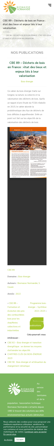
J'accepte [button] (19, 439)
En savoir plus (9, 434)
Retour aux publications (36, 323)
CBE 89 (11, 270)
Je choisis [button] (8, 440)
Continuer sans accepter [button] (36, 431)
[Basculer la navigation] (50, 5)
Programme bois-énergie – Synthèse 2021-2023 (37, 307)
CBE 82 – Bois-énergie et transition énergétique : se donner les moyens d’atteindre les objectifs (24, 346)
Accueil (6, 32)
